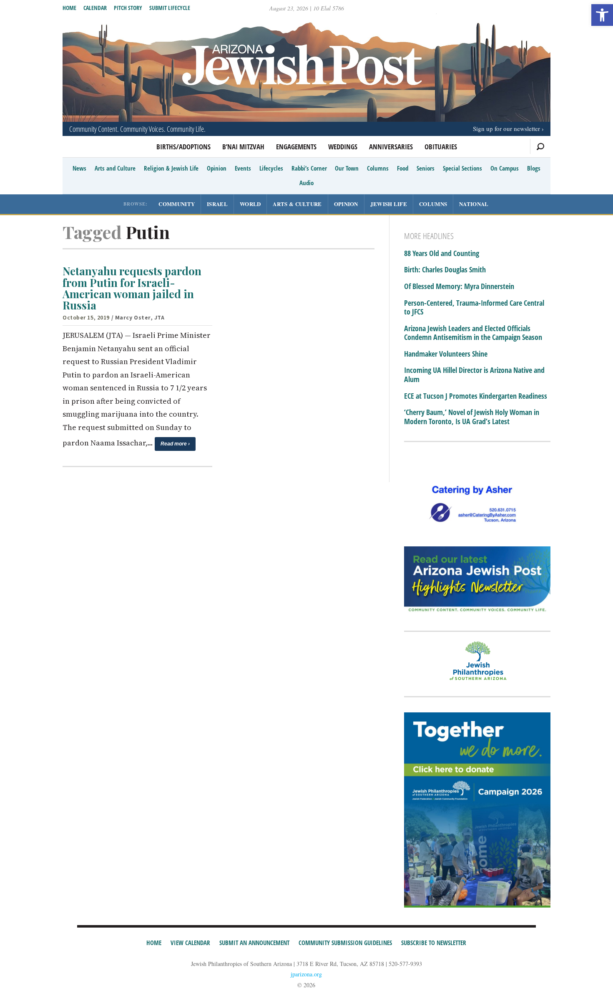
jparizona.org (306, 974)
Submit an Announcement (254, 942)
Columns (378, 168)
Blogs (533, 168)
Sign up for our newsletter (506, 128)
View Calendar (190, 942)
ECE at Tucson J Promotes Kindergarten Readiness (475, 396)
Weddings (342, 146)
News (79, 168)
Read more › (175, 444)
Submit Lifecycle (169, 8)
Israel (217, 204)
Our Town (347, 168)
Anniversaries (391, 146)
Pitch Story (128, 8)
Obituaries (441, 146)
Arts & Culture (297, 204)
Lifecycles (271, 168)
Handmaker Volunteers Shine (445, 354)
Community (176, 204)
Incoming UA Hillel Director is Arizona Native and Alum (474, 375)
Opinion (216, 168)
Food (402, 168)
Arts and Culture (115, 168)
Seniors (426, 168)
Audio (306, 183)
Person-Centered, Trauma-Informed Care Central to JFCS (474, 308)
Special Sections (462, 168)
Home (69, 8)
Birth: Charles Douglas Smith (445, 269)
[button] (602, 15)
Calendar (95, 8)
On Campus (504, 168)
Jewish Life (388, 204)
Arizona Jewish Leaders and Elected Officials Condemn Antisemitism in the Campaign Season (473, 333)
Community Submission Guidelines (345, 942)
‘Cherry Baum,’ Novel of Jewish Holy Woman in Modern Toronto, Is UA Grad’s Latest (471, 417)
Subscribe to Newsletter (433, 942)
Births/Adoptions (183, 146)
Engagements (296, 146)
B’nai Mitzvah (243, 146)
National (473, 204)
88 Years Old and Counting (441, 253)
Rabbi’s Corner (309, 168)
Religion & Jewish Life (171, 168)
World (250, 204)
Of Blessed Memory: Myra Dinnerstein (459, 286)
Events (243, 168)
